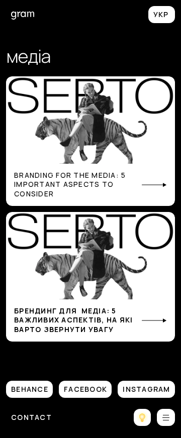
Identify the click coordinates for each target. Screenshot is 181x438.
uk (161, 14)
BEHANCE (29, 389)
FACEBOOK (85, 389)
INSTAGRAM (146, 389)
